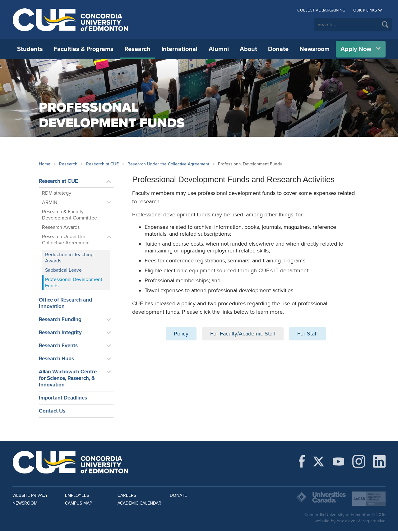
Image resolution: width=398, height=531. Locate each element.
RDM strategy (56, 193)
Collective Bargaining (321, 10)
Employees (77, 495)
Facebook (302, 461)
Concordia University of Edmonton (70, 19)
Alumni (219, 49)
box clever (347, 521)
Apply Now (355, 49)
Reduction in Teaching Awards (69, 258)
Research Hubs (56, 358)
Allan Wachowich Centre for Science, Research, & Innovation (68, 378)
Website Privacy (30, 495)
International (179, 49)
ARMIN (49, 202)
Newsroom (314, 49)
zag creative (374, 521)
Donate (278, 49)
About (248, 49)
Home (44, 164)
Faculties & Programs (83, 49)
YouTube (338, 461)
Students (30, 49)
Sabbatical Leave (63, 270)
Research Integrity (60, 332)
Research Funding (60, 319)
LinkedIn (379, 461)
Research (137, 49)
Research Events (58, 345)
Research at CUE (102, 164)
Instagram (358, 461)
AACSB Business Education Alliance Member (369, 499)
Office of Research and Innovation (65, 303)
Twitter (318, 461)
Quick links (365, 10)
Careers (127, 495)
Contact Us (52, 411)
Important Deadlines (63, 398)
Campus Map (78, 503)
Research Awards (61, 227)
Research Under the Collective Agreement (168, 164)
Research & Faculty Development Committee (69, 215)
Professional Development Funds (73, 282)
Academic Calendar (139, 503)
